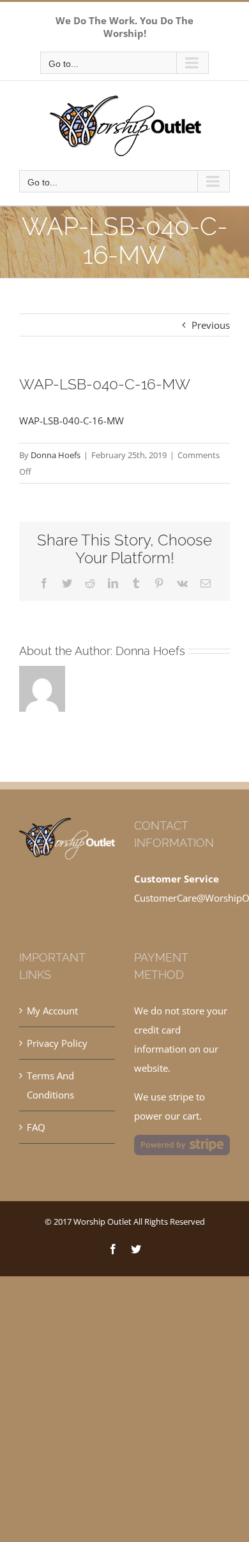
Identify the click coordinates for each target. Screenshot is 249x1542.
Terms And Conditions (50, 1085)
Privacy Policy (57, 1043)
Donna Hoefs (55, 455)
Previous (211, 325)
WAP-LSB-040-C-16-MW (71, 420)
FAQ (36, 1127)
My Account (52, 1010)
